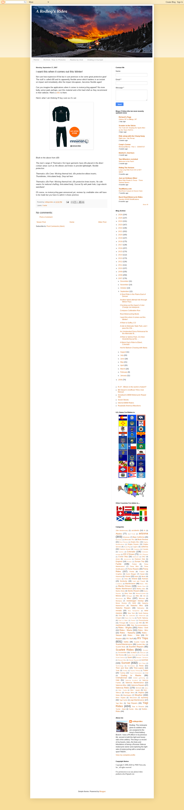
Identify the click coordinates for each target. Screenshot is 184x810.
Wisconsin (133, 697)
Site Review (120, 655)
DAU (143, 556)
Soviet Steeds (123, 400)
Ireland (134, 579)
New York (131, 613)
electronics (127, 559)
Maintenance (130, 584)
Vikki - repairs (135, 690)
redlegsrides (137, 721)
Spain (130, 657)
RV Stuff (129, 639)
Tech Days (142, 663)
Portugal (122, 623)
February (124, 372)
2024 (120, 221)
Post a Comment (46, 217)
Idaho (136, 576)
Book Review (143, 540)
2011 (120, 265)
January (123, 376)
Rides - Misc (143, 630)
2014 (120, 255)
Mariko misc (141, 588)
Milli (144, 596)
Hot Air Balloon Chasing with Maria (133, 348)
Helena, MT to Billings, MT (128, 119)
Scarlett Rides (125, 649)
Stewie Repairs (134, 660)
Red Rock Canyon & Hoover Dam (130, 191)
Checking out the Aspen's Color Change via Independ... (132, 306)
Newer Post (41, 222)
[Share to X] (77, 202)
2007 (120, 278)
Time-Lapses (139, 668)
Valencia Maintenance (134, 683)
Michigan (129, 596)
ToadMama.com (125, 189)
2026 (120, 215)
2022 (120, 228)
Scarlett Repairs (136, 646)
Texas (141, 666)
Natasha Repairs (123, 608)
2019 (120, 238)
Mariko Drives (124, 586)
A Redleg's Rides (51, 11)
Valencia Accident (131, 680)
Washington (127, 695)
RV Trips (142, 638)
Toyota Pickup (135, 670)
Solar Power (142, 655)
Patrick (133, 620)
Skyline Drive (131, 655)
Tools (117, 670)
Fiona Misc (134, 566)
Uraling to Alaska (131, 675)
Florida (131, 571)
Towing (125, 670)
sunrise (144, 660)
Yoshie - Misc (134, 709)
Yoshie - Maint (121, 709)
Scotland (134, 652)
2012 (120, 262)
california (144, 547)
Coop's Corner (125, 145)
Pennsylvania (143, 620)
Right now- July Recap (127, 138)
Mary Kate (128, 593)
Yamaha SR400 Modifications (129, 199)
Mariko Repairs (134, 591)
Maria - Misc (144, 583)
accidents (135, 530)
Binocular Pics (129, 539)
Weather (138, 695)
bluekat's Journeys (126, 153)
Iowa (126, 579)
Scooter (145, 650)
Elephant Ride (140, 559)
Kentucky (123, 581)
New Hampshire (133, 610)
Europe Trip (139, 561)
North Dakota (143, 613)
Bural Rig (127, 547)
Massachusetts (141, 593)
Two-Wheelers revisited (128, 159)
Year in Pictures (138, 706)
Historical (119, 576)
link (58, 93)
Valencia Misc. (121, 685)
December (124, 281)
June (122, 359)
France (141, 571)
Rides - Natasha (127, 633)
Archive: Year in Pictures (54, 60)
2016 (120, 248)
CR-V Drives (128, 554)
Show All (145, 204)
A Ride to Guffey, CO (128, 323)
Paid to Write (123, 620)
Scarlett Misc (140, 644)
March (123, 369)
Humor (128, 576)
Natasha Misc (137, 606)
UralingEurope (121, 678)
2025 (120, 218)
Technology (119, 666)
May (122, 362)
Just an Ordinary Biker (128, 178)
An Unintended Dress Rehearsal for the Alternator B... (134, 332)
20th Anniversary (122, 530)
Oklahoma (142, 615)
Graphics (119, 574)
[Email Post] (67, 202)
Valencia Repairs (137, 685)
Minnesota (119, 598)
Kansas (145, 579)
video (146, 688)
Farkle (45, 205)
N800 (134, 603)
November (124, 285)
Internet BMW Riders (126, 403)
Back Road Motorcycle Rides (131, 197)
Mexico (118, 596)
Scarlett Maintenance (124, 644)
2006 (120, 380)
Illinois (143, 576)
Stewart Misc (122, 660)
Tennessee (131, 666)
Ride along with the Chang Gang (132, 136)
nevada (119, 611)
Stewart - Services (142, 657)
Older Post (102, 222)
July (122, 355)
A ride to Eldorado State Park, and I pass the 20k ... (133, 327)
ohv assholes (130, 615)
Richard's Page (125, 117)
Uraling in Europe (95, 60)
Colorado (131, 551)
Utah (117, 680)
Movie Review (121, 603)
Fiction (134, 564)
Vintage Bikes (130, 692)
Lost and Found (139, 581)
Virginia (141, 693)
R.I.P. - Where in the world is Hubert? (132, 387)
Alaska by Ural (76, 60)
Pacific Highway (142, 618)
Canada (145, 549)
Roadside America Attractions (129, 406)
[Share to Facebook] (80, 202)
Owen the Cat (129, 618)
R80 (140, 623)
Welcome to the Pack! (126, 161)
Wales (118, 695)
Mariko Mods (120, 591)
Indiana (118, 579)
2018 (120, 241)
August (123, 352)
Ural (146, 673)
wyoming (144, 698)
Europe (129, 561)
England (119, 561)
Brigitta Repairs (133, 544)
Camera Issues (124, 549)
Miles (137, 596)
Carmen (121, 552)
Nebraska (140, 608)
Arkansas (126, 537)
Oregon (118, 618)
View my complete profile (125, 755)
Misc (129, 598)
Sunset (125, 662)
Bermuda (119, 539)
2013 (120, 258)
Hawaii (142, 574)
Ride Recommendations (139, 625)
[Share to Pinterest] (83, 202)
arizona (143, 533)
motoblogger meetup (135, 601)
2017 (120, 245)
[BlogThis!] (74, 202)
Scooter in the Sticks (127, 126)
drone (118, 559)
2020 (120, 235)
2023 (120, 225)
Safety (126, 642)
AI (144, 530)
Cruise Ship (123, 557)
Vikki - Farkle (122, 690)
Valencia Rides (122, 688)
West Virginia (120, 697)
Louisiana (119, 583)
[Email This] (72, 202)
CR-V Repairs (143, 554)
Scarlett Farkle (139, 642)
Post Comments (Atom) (56, 226)
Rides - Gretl (143, 628)
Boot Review (123, 542)
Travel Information (136, 673)
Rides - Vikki (133, 635)
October (123, 288)
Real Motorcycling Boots (129, 314)
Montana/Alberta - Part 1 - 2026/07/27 (132, 147)
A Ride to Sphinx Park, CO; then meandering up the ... (132, 338)
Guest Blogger (131, 574)
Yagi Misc (119, 703)
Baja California (138, 537)
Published (132, 623)
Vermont (138, 688)
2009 (120, 272)
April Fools (131, 534)
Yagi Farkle (123, 700)
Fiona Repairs (133, 569)
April (122, 365)
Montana (119, 601)
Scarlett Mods (120, 647)
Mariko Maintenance (124, 589)
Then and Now (122, 668)
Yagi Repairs (132, 703)
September (124, 291)
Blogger (102, 791)
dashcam (136, 556)
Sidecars (143, 652)
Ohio (120, 615)
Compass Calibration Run (130, 311)
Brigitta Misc (135, 542)
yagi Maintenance (137, 700)
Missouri (142, 598)
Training (122, 673)
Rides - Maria (125, 630)
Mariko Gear (141, 586)
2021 (120, 231)
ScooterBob (122, 652)
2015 (120, 252)
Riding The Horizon (126, 168)
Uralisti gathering (139, 678)
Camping (137, 549)
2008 (120, 275)
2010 (120, 268)
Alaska (119, 533)
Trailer (145, 670)
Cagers (135, 547)
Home (36, 60)
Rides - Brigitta (125, 627)
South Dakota (120, 657)
